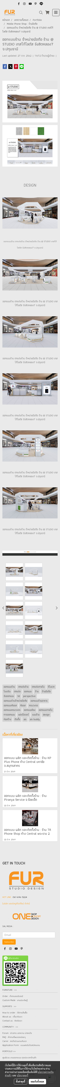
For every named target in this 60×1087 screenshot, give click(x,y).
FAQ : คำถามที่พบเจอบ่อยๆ (14, 1037)
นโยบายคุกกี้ (22, 1075)
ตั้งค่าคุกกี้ (20, 1081)
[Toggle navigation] (55, 12)
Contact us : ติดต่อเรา (12, 1020)
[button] (40, 12)
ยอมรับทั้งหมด (37, 1081)
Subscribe (9, 942)
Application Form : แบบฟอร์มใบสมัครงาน (21, 1045)
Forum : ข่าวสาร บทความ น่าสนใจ (17, 1033)
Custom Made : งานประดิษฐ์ (15, 1000)
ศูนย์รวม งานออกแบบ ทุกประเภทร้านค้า (19, 1057)
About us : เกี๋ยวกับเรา (12, 1016)
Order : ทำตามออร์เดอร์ (12, 996)
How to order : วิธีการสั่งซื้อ (14, 1012)
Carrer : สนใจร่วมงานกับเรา (14, 1041)
